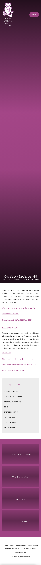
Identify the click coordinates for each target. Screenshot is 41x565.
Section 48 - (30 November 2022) (14, 370)
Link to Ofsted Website (10, 314)
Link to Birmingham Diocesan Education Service (19, 364)
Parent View (6, 353)
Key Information (15, 279)
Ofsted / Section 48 (31, 279)
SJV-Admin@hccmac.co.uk (20, 557)
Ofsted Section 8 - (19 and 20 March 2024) (17, 320)
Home (4, 279)
